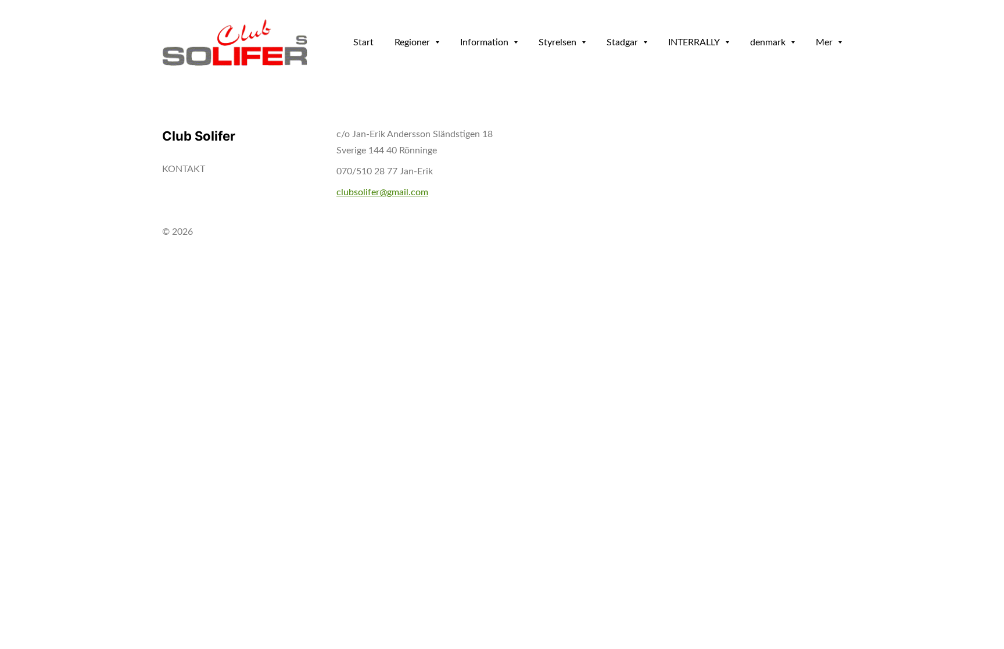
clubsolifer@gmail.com (382, 192)
